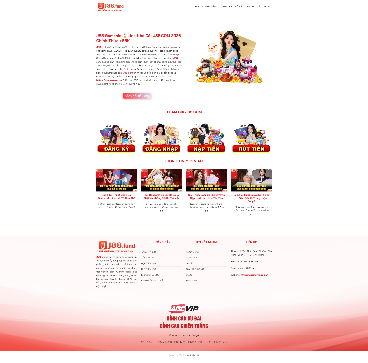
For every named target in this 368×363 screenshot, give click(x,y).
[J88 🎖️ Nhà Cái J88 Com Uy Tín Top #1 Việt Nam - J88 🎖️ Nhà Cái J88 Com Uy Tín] (110, 6)
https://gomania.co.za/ (110, 80)
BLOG (267, 6)
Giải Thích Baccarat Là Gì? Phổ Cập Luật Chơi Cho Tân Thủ (206, 196)
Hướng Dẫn (209, 6)
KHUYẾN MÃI (253, 6)
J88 (196, 6)
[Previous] (96, 195)
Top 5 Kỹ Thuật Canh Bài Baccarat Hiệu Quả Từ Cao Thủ (116, 196)
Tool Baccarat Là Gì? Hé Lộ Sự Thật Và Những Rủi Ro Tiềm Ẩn (161, 196)
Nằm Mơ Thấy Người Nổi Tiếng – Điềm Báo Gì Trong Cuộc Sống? (251, 198)
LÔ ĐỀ (238, 6)
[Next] (272, 195)
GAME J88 (226, 6)
